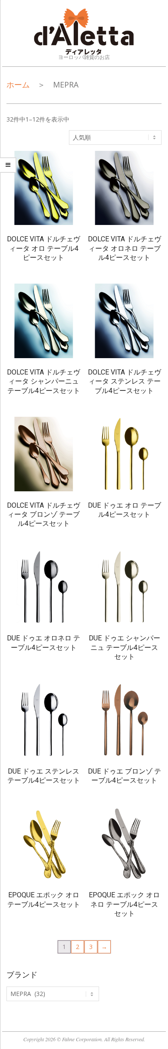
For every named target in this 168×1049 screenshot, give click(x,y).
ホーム (18, 84)
